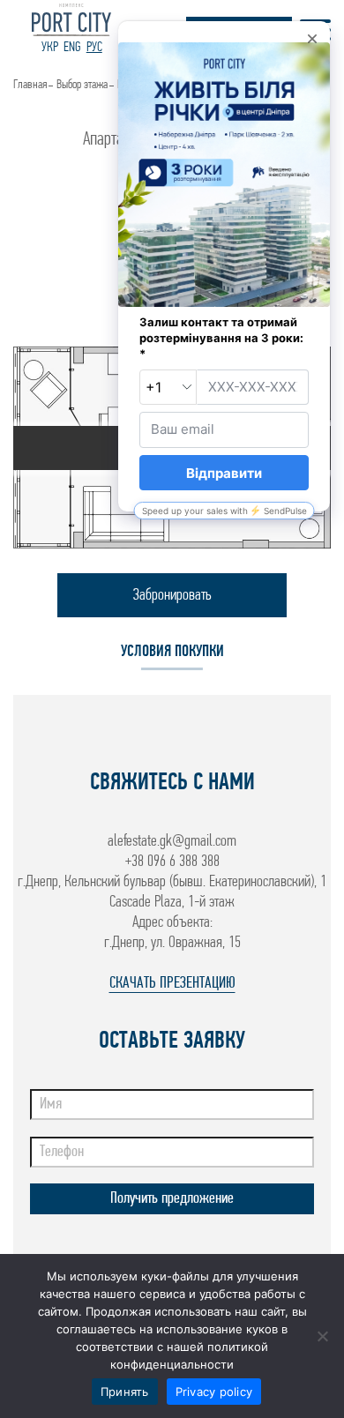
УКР (49, 48)
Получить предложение (172, 1198)
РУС (94, 48)
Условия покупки (172, 652)
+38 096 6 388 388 (172, 862)
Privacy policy (214, 1391)
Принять (125, 1391)
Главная (30, 85)
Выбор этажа (82, 85)
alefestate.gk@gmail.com (172, 841)
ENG (72, 48)
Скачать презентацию (172, 983)
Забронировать (172, 595)
